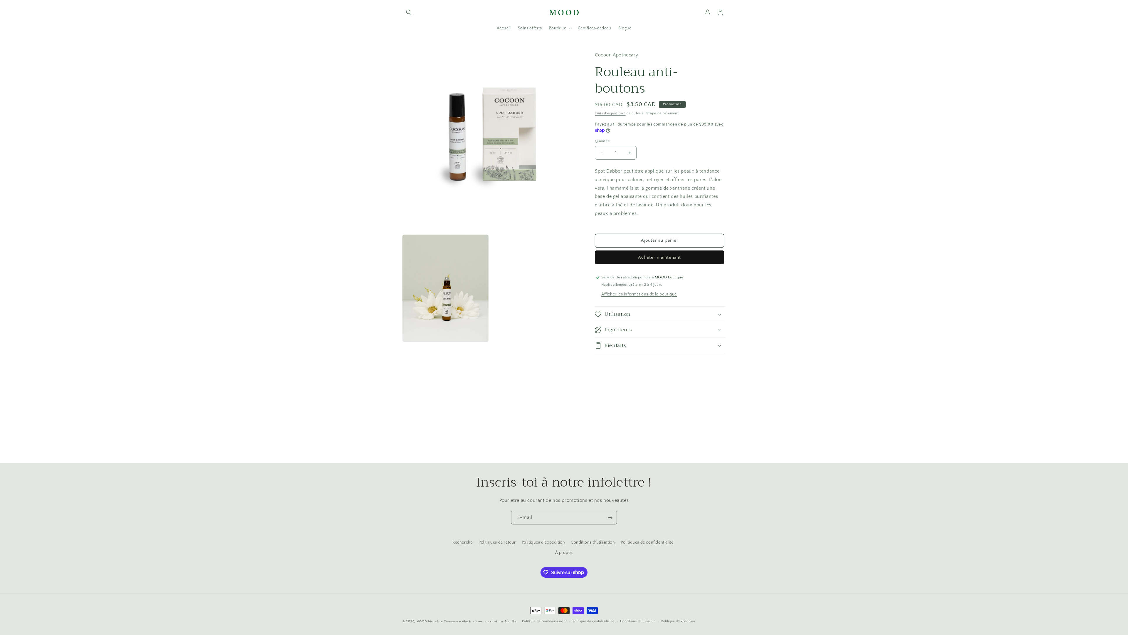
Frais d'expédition (610, 113)
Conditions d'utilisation (593, 542)
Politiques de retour (497, 542)
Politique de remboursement (544, 621)
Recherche (462, 542)
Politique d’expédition (678, 621)
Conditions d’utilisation (637, 621)
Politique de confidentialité (594, 621)
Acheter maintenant (659, 257)
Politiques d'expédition (543, 542)
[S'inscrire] (610, 517)
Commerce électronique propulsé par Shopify (480, 621)
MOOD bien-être (430, 621)
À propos (564, 552)
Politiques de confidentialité (647, 542)
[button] (408, 12)
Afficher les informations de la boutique (639, 294)
